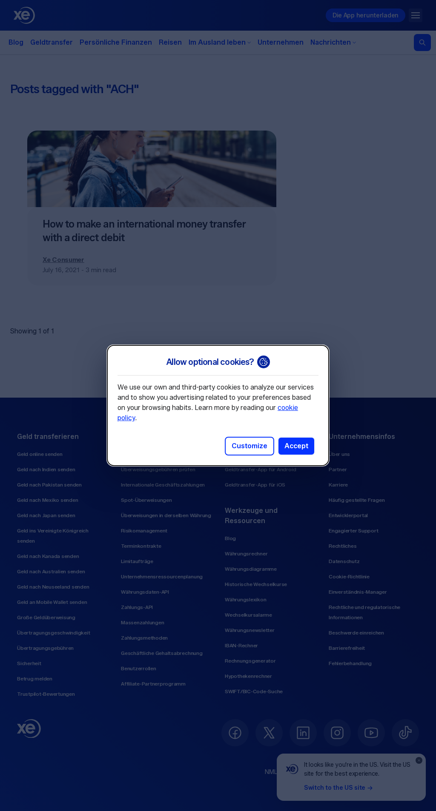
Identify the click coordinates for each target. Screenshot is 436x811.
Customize (249, 446)
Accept (296, 446)
